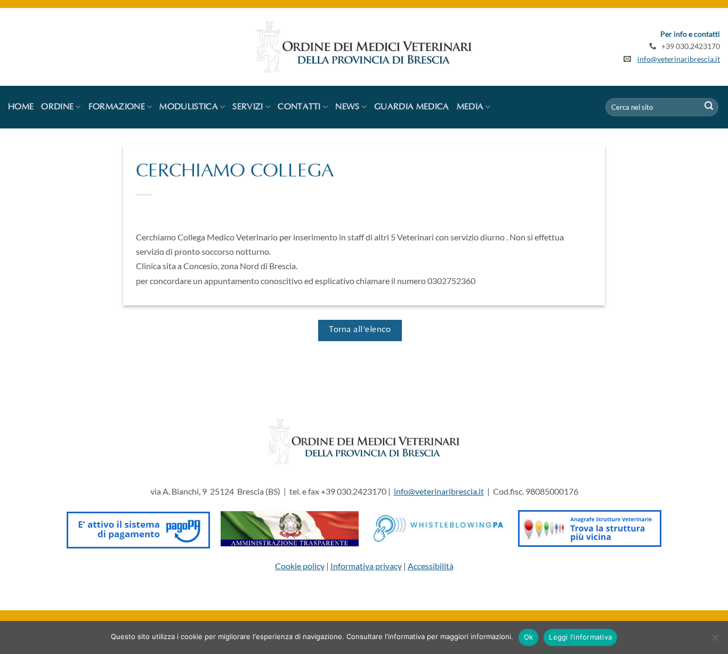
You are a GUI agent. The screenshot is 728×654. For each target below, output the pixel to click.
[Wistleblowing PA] (438, 527)
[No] (714, 640)
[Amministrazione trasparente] (290, 527)
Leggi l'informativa (580, 637)
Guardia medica (411, 107)
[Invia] (709, 107)
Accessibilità (431, 566)
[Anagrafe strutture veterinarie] (589, 527)
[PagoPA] (138, 527)
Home (21, 107)
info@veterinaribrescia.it (678, 59)
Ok (528, 637)
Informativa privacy (366, 566)
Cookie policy (300, 566)
